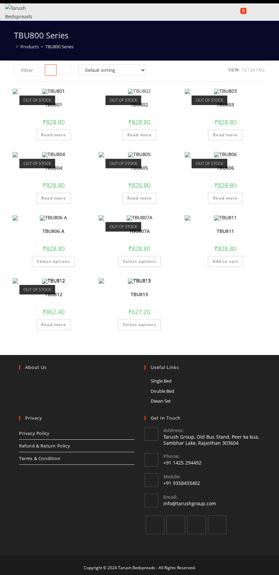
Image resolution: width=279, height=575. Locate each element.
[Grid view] (50, 70)
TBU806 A (53, 231)
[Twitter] (155, 524)
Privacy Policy (34, 433)
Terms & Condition (39, 458)
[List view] (65, 70)
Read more (53, 135)
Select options (53, 261)
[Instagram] (196, 524)
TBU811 (225, 231)
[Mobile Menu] (251, 10)
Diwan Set (161, 401)
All (261, 70)
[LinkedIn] (217, 524)
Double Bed (162, 391)
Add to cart (226, 261)
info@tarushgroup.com (189, 503)
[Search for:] (258, 10)
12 (244, 70)
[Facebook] (175, 524)
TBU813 (139, 294)
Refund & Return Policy (44, 446)
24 (252, 70)
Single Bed (161, 381)
